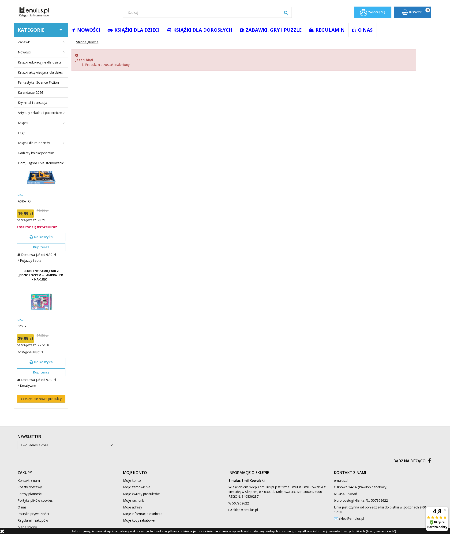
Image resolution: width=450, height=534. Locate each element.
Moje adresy (132, 507)
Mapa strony (27, 527)
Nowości (24, 52)
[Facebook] (429, 461)
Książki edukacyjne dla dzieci (39, 62)
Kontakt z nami (29, 480)
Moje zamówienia (136, 487)
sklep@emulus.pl (245, 510)
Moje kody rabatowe (139, 520)
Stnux (22, 326)
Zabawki (24, 42)
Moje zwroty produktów (141, 494)
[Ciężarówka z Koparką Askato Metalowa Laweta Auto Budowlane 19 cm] (41, 177)
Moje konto (132, 480)
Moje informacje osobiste (142, 514)
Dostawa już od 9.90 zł (38, 254)
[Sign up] (111, 445)
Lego (22, 133)
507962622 (240, 503)
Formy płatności (30, 494)
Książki (23, 122)
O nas (22, 507)
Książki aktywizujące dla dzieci (40, 72)
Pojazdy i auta (30, 260)
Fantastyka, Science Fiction (38, 82)
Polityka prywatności (33, 514)
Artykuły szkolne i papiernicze (40, 112)
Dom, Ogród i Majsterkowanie (41, 163)
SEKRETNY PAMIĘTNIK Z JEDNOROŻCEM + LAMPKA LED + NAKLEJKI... (41, 275)
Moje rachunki (134, 500)
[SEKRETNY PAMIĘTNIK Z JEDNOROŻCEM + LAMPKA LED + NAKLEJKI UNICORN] (41, 302)
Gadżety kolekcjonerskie (36, 153)
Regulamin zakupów (33, 520)
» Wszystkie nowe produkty (41, 398)
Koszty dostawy (30, 487)
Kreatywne (28, 385)
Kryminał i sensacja (32, 102)
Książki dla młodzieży (34, 143)
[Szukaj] (286, 12)
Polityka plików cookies (35, 500)
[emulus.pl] (67, 12)
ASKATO (24, 201)
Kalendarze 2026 (30, 92)
